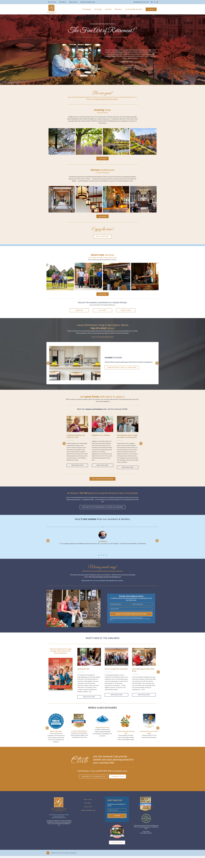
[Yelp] (154, 2)
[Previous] (48, 363)
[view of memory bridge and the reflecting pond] (116, 141)
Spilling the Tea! (83, 669)
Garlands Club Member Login (88, 810)
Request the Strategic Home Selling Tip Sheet (131, 614)
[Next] (157, 363)
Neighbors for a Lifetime (101, 435)
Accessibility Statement (146, 833)
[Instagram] (157, 2)
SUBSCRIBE (117, 816)
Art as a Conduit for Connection (116, 669)
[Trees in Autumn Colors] (143, 141)
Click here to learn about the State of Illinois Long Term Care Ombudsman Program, (146, 826)
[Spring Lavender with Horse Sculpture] (89, 141)
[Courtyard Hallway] (62, 199)
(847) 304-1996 (127, 62)
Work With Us (88, 803)
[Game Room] (143, 199)
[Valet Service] (88, 276)
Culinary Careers (88, 806)
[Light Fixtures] (89, 199)
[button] (92, 9)
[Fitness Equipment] (116, 276)
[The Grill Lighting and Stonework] (116, 199)
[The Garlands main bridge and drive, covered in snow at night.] (62, 141)
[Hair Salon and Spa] (145, 276)
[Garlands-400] (51, 9)
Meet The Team (88, 799)
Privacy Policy (146, 831)
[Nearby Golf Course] (60, 276)
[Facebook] (151, 2)
